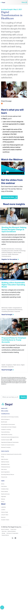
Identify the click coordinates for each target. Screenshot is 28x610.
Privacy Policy (13, 533)
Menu (24, 3)
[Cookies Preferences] (2, 607)
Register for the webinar (10, 260)
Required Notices (5, 539)
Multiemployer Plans (5, 468)
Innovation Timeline (5, 524)
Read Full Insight (7, 315)
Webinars (3, 503)
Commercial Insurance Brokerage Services (10, 441)
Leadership (3, 511)
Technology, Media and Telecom (7, 478)
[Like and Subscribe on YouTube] (15, 542)
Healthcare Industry (5, 466)
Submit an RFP (4, 412)
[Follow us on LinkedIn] (13, 542)
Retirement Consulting (5, 451)
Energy (2, 461)
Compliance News (5, 493)
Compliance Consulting (6, 433)
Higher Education (4, 463)
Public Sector (4, 473)
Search (23, 398)
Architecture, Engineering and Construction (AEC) (11, 458)
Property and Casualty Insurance (7, 449)
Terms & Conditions (5, 533)
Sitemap (3, 537)
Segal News (3, 500)
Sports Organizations (5, 476)
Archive (2, 505)
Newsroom (3, 521)
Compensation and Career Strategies (8, 431)
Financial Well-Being (5, 436)
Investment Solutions (5, 444)
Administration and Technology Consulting (9, 421)
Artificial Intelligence (5, 423)
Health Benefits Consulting (6, 438)
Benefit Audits (4, 426)
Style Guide (4, 535)
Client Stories (4, 490)
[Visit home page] (9, 407)
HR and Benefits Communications (8, 428)
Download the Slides (8, 198)
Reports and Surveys (5, 498)
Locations (3, 513)
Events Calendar (4, 495)
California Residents (11, 535)
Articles (2, 488)
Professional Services (5, 471)
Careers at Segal (4, 516)
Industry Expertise (5, 455)
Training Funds (4, 481)
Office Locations (4, 415)
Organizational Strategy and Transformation (10, 446)
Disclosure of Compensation (12, 537)
